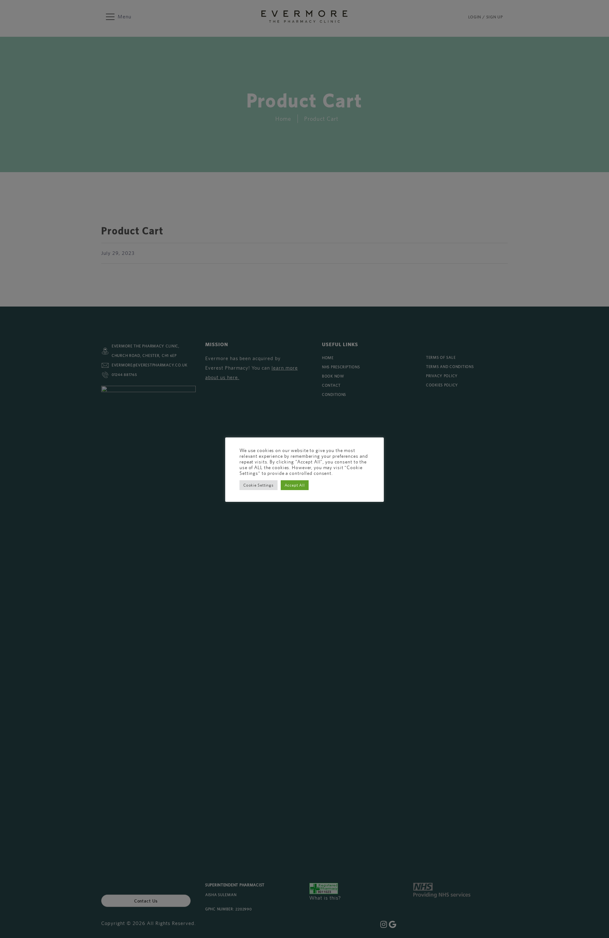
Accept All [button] (295, 485)
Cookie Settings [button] (258, 485)
